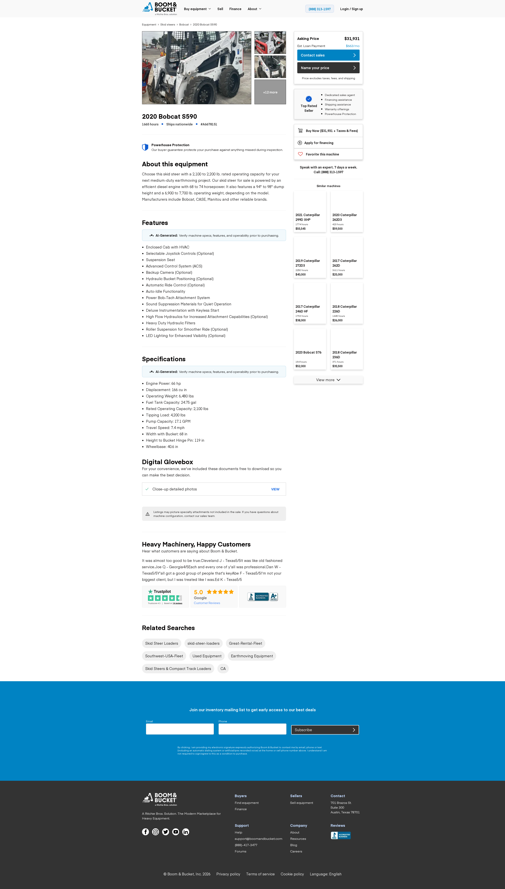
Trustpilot (329, 832)
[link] (160, 9)
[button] (196, 67)
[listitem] (310, 211)
